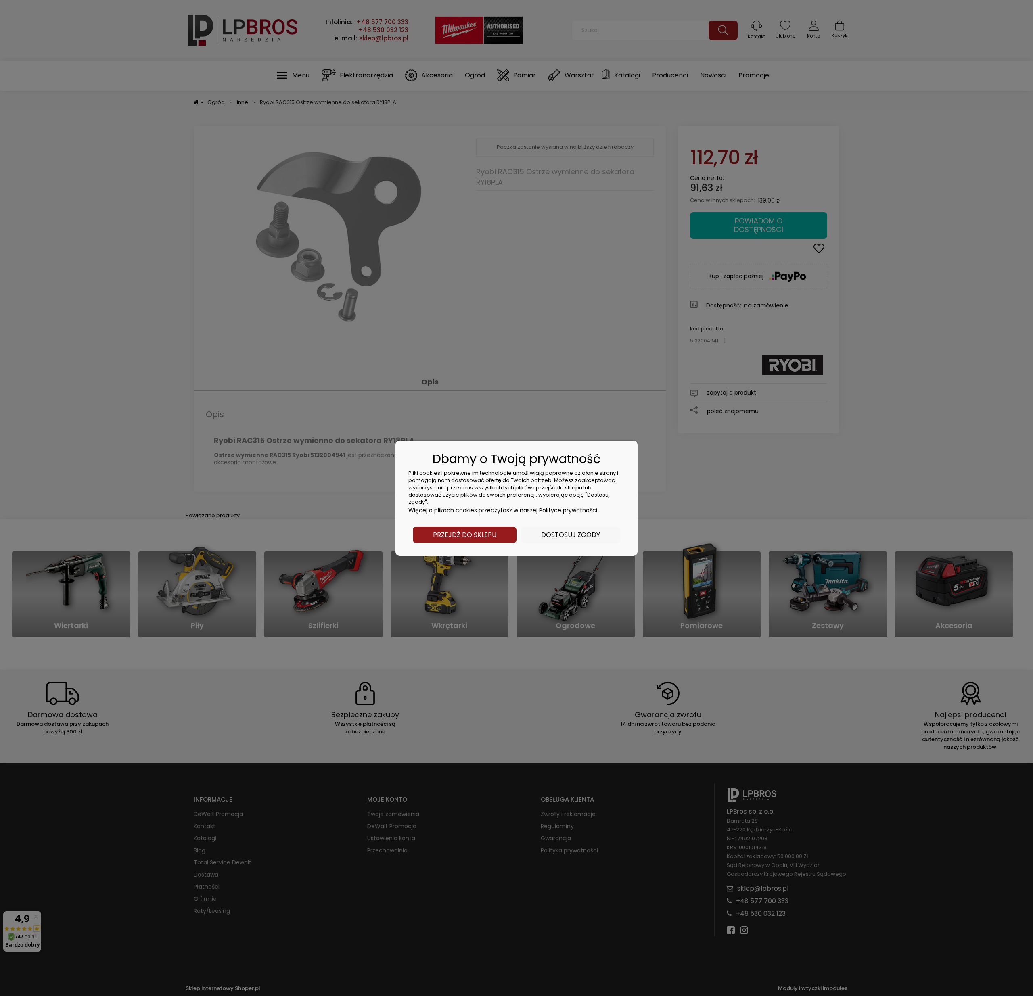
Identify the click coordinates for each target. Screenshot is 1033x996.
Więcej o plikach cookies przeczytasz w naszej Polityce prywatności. (503, 510)
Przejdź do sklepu (464, 534)
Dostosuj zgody (570, 534)
